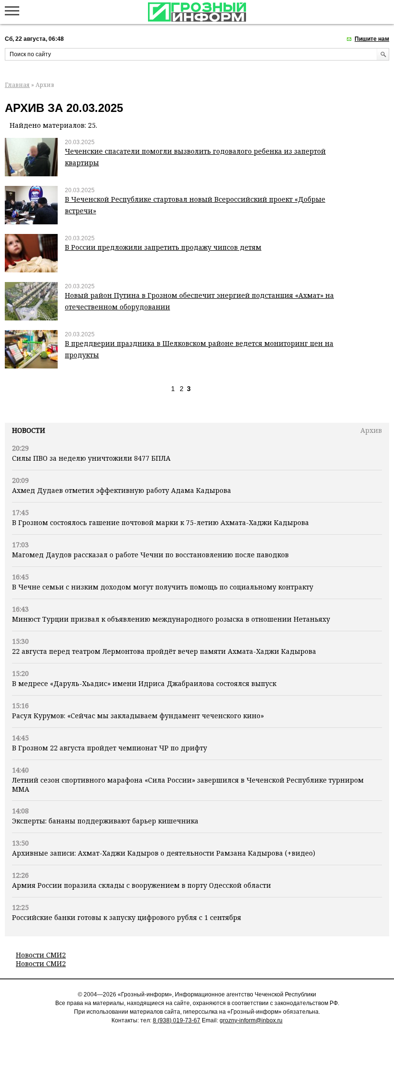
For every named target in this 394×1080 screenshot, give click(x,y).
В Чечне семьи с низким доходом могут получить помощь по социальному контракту (162, 586)
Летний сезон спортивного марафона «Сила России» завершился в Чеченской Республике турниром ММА (188, 784)
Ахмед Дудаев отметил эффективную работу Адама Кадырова (121, 490)
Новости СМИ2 (41, 954)
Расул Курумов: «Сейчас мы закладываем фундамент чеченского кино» (138, 715)
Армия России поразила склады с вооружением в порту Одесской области (141, 885)
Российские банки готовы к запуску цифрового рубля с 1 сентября (126, 917)
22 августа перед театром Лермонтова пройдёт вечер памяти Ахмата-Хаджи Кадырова (164, 651)
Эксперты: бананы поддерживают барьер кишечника (105, 820)
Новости (28, 430)
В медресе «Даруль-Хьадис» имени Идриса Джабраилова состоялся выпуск (144, 683)
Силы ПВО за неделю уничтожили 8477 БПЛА (91, 458)
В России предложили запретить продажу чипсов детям (163, 247)
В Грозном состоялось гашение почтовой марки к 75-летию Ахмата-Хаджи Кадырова (160, 522)
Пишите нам (372, 39)
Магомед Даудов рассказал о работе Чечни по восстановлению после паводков (150, 554)
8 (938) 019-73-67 (176, 1020)
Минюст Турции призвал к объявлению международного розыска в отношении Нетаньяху (171, 619)
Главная (17, 85)
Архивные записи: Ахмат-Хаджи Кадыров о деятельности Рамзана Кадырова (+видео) (163, 853)
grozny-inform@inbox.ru (251, 1020)
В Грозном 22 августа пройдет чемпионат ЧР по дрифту (109, 747)
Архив (371, 430)
